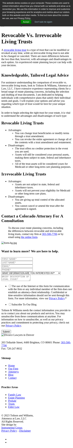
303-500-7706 (49, 234)
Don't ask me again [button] (43, 21)
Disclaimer (25, 430)
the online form (29, 237)
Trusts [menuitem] (11, 403)
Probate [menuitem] (12, 400)
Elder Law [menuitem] (14, 406)
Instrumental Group (12, 427)
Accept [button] (26, 21)
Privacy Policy (57, 298)
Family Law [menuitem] (14, 394)
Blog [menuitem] (10, 374)
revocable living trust (15, 49)
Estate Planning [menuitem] (16, 397)
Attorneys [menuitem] (13, 371)
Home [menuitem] (11, 365)
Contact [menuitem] (12, 377)
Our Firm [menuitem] (13, 368)
